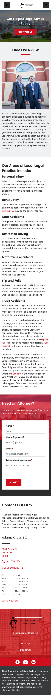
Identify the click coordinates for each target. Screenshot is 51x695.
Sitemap (25, 643)
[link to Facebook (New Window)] (17, 662)
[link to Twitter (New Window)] (25, 662)
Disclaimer (25, 649)
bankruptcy (16, 374)
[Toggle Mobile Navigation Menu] (46, 5)
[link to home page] (27, 5)
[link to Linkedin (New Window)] (33, 662)
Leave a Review (10, 600)
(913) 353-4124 (13, 561)
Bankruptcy (8, 210)
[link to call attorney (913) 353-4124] (7, 5)
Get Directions (10, 567)
